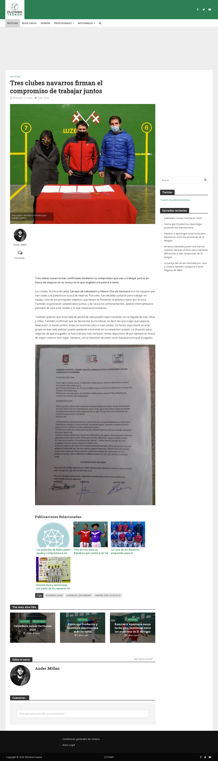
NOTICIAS (12, 23)
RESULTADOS (29, 23)
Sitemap (109, 757)
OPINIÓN (45, 23)
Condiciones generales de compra (81, 739)
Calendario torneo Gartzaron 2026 (32, 627)
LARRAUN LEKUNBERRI (78, 595)
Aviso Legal (68, 744)
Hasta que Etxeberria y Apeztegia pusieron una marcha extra (82, 627)
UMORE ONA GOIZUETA (107, 595)
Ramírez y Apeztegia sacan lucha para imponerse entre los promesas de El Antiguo (133, 627)
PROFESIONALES (63, 23)
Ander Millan (20, 244)
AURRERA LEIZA (54, 595)
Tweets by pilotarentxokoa (175, 199)
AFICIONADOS (85, 23)
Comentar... (20, 257)
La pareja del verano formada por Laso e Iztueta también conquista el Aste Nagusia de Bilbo (185, 266)
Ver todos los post (143, 659)
